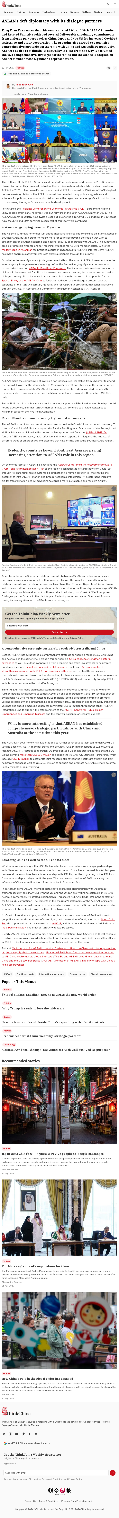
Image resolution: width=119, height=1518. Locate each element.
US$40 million (20, 759)
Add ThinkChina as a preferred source (28, 73)
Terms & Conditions (48, 1501)
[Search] (108, 4)
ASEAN (7, 974)
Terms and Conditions (54, 638)
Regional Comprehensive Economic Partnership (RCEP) (53, 208)
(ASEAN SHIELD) (96, 432)
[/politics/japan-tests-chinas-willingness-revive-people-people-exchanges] (59, 1105)
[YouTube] (17, 1434)
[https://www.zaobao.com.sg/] (59, 1491)
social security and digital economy (47, 667)
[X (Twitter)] (4, 1434)
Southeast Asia (25, 974)
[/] (11, 4)
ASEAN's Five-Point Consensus (47, 268)
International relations (51, 974)
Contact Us (30, 1501)
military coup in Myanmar (17, 250)
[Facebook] (29, 1434)
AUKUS (56, 923)
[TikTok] (23, 1434)
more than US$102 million (35, 755)
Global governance (101, 974)
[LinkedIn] (36, 1434)
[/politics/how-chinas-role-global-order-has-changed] (59, 1330)
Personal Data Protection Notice (77, 1501)
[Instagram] (10, 1434)
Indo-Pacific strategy (14, 927)
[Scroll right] (115, 12)
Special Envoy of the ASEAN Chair (22, 280)
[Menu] (115, 4)
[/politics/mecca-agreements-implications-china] (59, 1217)
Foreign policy (77, 974)
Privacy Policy (76, 638)
